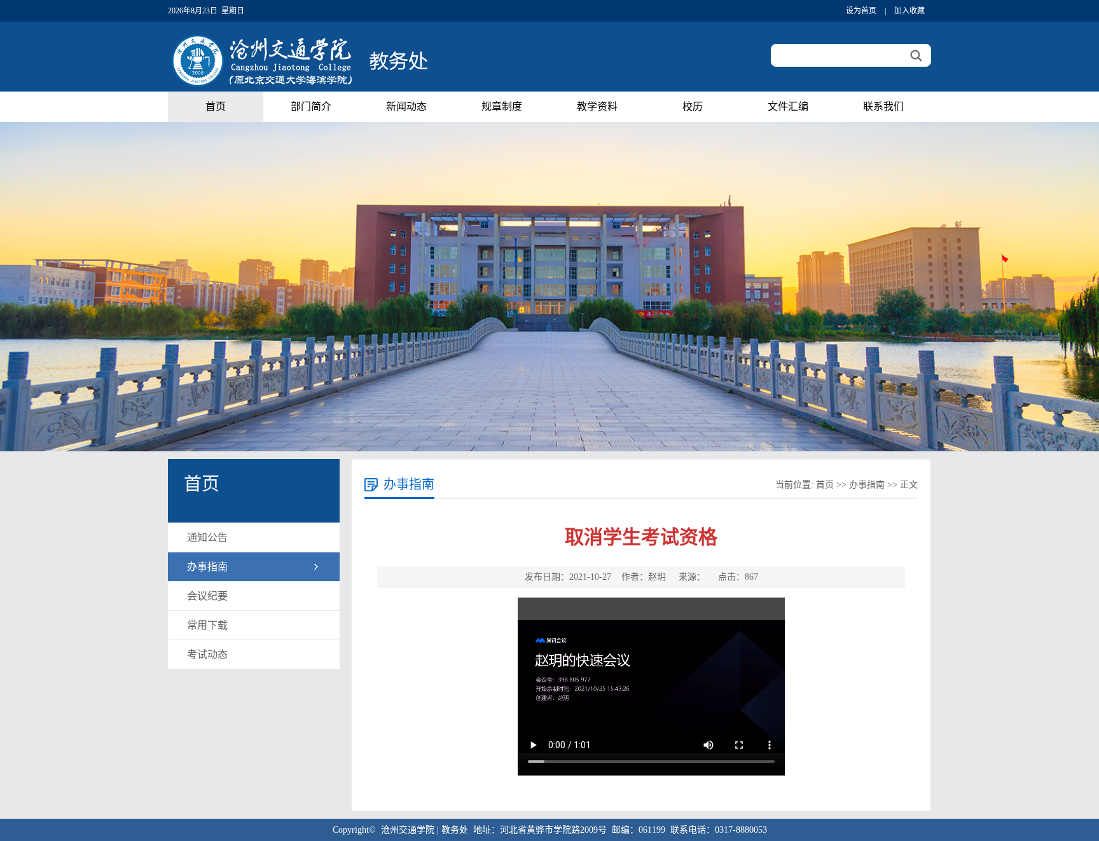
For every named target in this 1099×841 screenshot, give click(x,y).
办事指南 (207, 566)
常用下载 (207, 625)
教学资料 (597, 106)
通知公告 (207, 537)
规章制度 (501, 106)
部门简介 (311, 106)
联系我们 (883, 106)
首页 (215, 106)
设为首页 (861, 10)
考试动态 (207, 654)
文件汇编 (788, 106)
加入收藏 (909, 10)
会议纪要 (207, 596)
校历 (692, 106)
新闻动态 (406, 106)
